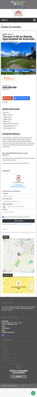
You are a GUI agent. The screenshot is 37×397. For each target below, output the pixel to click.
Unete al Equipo (7, 353)
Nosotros (5, 355)
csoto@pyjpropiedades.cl (19, 186)
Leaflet (21, 272)
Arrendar (5, 348)
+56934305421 (19, 4)
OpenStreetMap (30, 272)
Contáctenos (6, 358)
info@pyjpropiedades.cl (8, 332)
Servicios (5, 351)
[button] (34, 44)
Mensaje (4, 209)
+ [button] (5, 241)
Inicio (2, 24)
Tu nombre (5, 193)
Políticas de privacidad (9, 360)
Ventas (4, 346)
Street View (10, 78)
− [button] (5, 244)
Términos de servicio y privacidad (24, 224)
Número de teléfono (7, 204)
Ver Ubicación (15, 287)
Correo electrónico (7, 198)
